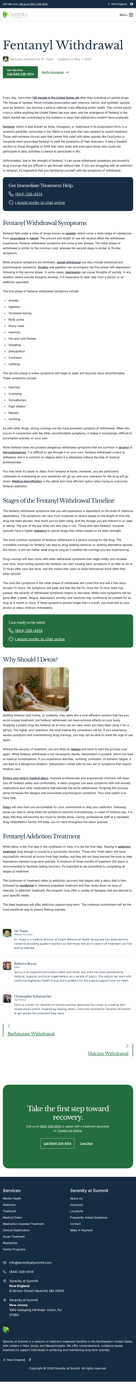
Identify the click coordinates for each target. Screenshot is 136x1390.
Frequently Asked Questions (88, 1217)
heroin (34, 238)
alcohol (124, 447)
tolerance (40, 530)
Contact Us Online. (69, 1130)
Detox (7, 807)
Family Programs (14, 1249)
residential (27, 885)
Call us (33, 3)
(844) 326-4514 (50, 1126)
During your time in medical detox (25, 778)
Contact (75, 1224)
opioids (71, 233)
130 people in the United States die (55, 97)
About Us (76, 1198)
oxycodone (17, 238)
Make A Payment (81, 1230)
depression (73, 272)
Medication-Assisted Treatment (23, 1224)
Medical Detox (12, 1217)
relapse (76, 749)
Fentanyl (8, 126)
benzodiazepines (14, 452)
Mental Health (12, 1198)
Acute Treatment (14, 1236)
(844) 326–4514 (21, 1272)
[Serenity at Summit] (68, 1330)
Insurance (76, 1205)
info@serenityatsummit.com (30, 1262)
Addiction (9, 1205)
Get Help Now (20, 72)
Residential (10, 1243)
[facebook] (131, 4)
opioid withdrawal (69, 262)
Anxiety (43, 267)
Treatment (9, 1211)
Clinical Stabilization (16, 1230)
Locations (76, 1211)
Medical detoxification (27, 481)
